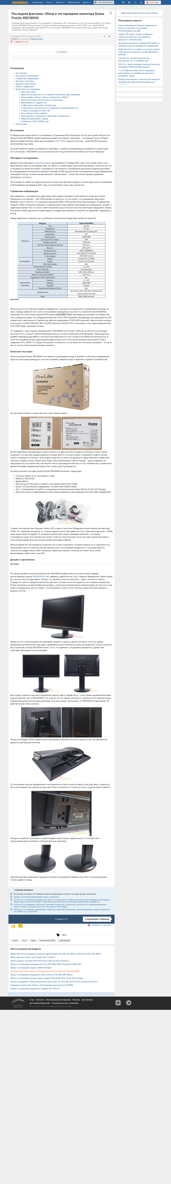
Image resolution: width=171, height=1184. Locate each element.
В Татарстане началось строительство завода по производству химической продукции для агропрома (139, 82)
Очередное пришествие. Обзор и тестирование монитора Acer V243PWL (42, 985)
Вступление (21, 73)
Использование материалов (58, 1000)
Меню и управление (25, 87)
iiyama (33, 940)
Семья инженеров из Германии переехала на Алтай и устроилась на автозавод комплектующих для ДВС (137, 28)
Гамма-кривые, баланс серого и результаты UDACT (44, 97)
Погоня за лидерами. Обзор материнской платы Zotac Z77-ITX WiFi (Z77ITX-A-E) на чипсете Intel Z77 (54, 982)
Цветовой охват (28, 92)
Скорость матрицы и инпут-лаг (35, 111)
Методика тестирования (27, 76)
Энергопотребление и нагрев (34, 119)
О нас (32, 1000)
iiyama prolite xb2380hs (47, 940)
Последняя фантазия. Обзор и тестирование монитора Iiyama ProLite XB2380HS (45, 971)
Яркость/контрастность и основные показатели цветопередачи (50, 95)
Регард (96, 138)
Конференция (37, 2)
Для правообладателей (40, 1003)
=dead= (15, 940)
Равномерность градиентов (33, 103)
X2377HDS (60, 141)
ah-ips (24, 940)
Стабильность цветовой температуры (38, 105)
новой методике (43, 163)
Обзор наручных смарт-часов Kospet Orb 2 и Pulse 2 (33, 957)
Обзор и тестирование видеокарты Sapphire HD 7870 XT (35, 989)
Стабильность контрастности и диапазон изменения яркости (49, 108)
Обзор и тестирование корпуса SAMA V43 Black (31, 968)
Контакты (40, 1000)
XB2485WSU (39, 577)
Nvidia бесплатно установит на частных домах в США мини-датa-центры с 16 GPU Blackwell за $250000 (139, 52)
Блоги (48, 2)
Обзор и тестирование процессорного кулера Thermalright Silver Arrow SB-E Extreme (47, 978)
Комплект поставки (25, 81)
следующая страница (97, 919)
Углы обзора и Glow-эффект (34, 113)
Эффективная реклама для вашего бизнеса (139, 13)
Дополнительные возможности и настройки (42, 100)
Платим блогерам (105, 2)
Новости (59, 2)
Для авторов (87, 1000)
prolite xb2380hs (65, 940)
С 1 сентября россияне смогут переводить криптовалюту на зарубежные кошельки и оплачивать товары (136, 73)
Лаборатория (73, 2)
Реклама (76, 1000)
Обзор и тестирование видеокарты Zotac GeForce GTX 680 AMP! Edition (41, 975)
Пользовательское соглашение (65, 1003)
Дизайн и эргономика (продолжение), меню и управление (36, 897)
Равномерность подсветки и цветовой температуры (45, 116)
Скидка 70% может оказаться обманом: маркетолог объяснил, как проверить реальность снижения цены (135, 37)
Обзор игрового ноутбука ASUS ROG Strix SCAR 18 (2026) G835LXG (39, 961)
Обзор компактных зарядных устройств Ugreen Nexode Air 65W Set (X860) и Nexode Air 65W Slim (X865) (56, 954)
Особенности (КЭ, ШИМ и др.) (35, 121)
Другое (86, 2)
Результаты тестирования (28, 89)
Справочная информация (27, 79)
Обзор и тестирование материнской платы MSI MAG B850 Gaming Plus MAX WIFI (46, 964)
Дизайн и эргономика (26, 84)
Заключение (21, 124)
